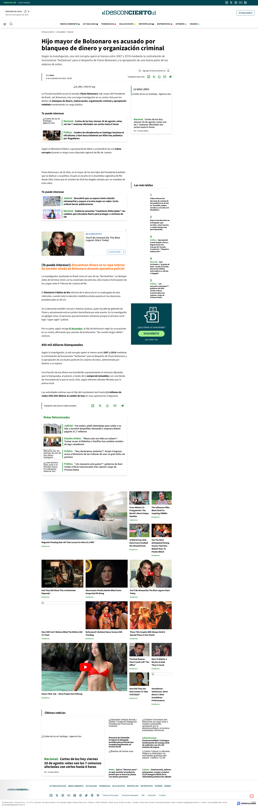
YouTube (68, 795)
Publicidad (152, 795)
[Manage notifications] (252, 796)
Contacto (162, 795)
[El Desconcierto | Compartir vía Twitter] (154, 76)
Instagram (63, 795)
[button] (245, 13)
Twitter (57, 795)
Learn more (114, 252)
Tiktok (86, 795)
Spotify (80, 795)
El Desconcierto (48, 32)
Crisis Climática (24, 2)
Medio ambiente (69, 24)
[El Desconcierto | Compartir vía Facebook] (148, 76)
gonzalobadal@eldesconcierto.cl (13, 805)
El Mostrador (76, 328)
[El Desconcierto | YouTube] (240, 2)
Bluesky (98, 795)
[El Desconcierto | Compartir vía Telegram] (170, 76)
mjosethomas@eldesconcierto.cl (188, 802)
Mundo (194, 24)
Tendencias (107, 24)
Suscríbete (151, 333)
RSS (143, 795)
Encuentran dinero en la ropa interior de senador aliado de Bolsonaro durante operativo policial (83, 267)
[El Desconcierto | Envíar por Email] (164, 76)
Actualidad (89, 24)
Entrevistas (163, 24)
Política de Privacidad (110, 795)
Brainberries (94, 234)
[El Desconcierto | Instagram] (235, 2)
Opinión (180, 24)
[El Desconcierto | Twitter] (231, 2)
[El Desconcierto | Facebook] (226, 2)
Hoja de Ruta (126, 24)
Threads (92, 795)
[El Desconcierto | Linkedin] (245, 2)
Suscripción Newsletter (130, 795)
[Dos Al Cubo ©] (246, 804)
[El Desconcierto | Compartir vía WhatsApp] (159, 76)
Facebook (51, 795)
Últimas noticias (58, 786)
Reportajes (145, 24)
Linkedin (75, 795)
